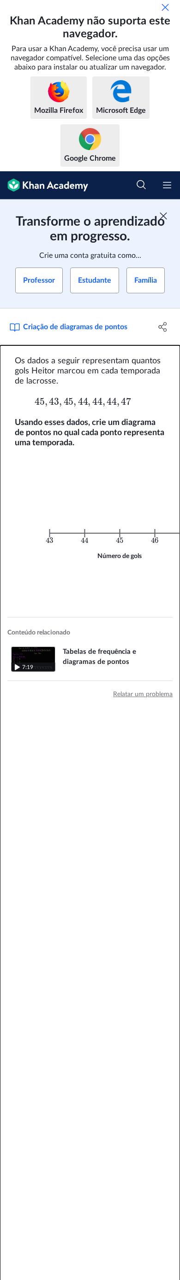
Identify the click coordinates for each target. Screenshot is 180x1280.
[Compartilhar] (163, 327)
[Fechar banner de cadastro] (163, 216)
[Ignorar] (165, 7)
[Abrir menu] (167, 185)
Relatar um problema (143, 694)
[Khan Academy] (44, 185)
